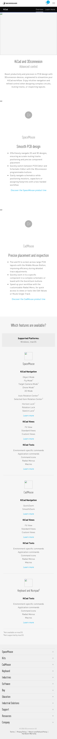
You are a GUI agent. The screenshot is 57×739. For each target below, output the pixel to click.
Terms (12, 732)
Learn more (50, 10)
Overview (39, 9)
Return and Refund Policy (38, 732)
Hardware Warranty (29, 734)
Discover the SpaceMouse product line (28, 190)
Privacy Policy (22, 732)
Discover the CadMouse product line (28, 299)
